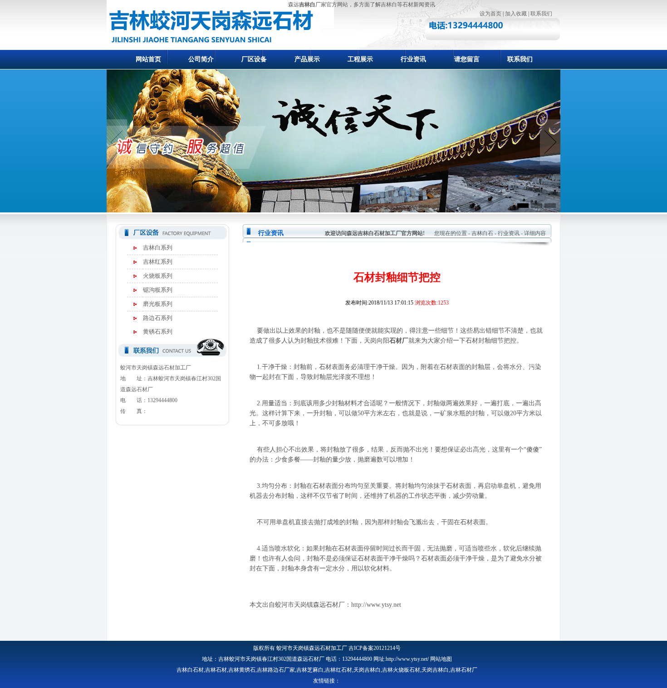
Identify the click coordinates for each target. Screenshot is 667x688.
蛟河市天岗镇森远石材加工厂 (311, 648)
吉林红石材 (338, 670)
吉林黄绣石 (241, 670)
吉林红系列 (157, 261)
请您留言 (467, 59)
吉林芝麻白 (310, 670)
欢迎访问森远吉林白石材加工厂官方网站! (375, 233)
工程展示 (360, 59)
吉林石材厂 (463, 670)
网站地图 (441, 659)
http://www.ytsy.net (376, 604)
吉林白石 (482, 233)
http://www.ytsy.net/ (407, 659)
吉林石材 (216, 670)
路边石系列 (157, 318)
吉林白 (307, 4)
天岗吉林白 (367, 670)
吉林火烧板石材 (401, 670)
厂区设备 (254, 59)
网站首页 (148, 59)
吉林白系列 (157, 247)
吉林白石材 (190, 670)
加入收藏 (516, 13)
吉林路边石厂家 (276, 670)
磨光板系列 (157, 303)
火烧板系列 (157, 275)
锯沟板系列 (157, 289)
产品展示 (307, 59)
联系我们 (541, 13)
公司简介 (201, 59)
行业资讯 (413, 59)
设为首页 (490, 13)
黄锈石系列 (157, 331)
